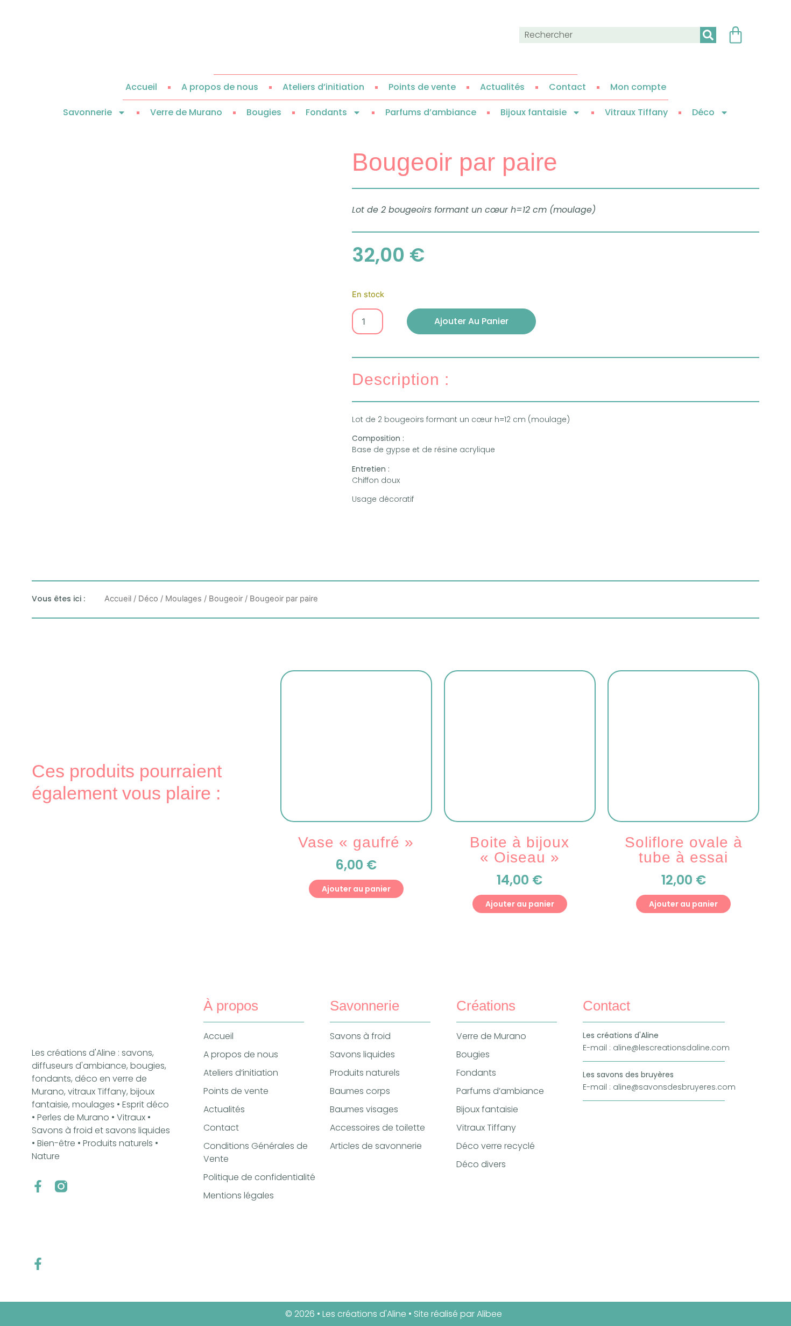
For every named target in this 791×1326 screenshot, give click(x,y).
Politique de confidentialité (259, 1177)
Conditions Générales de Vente (255, 1152)
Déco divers (481, 1164)
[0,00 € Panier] (735, 35)
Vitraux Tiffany (636, 112)
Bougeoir (226, 599)
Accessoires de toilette (377, 1127)
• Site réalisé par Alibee (456, 1314)
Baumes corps (360, 1091)
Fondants (326, 112)
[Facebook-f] (38, 1186)
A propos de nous (219, 87)
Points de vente (422, 87)
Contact (567, 87)
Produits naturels (365, 1073)
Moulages (183, 599)
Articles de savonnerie (376, 1146)
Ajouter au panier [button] (356, 888)
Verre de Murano (186, 112)
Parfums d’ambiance (430, 112)
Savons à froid (360, 1036)
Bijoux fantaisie (533, 112)
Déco (703, 112)
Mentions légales (238, 1195)
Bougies (263, 112)
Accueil (141, 87)
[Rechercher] (708, 35)
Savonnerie (87, 112)
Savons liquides (362, 1054)
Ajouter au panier (471, 321)
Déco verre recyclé (495, 1146)
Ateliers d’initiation (323, 87)
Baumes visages (364, 1109)
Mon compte (638, 87)
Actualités (502, 87)
